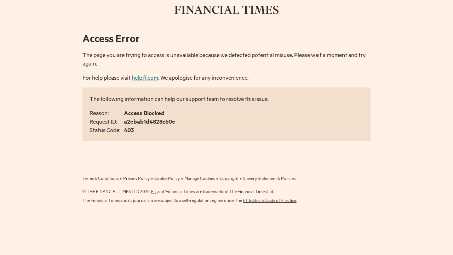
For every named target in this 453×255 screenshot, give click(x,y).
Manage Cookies (199, 178)
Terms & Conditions (100, 178)
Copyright (229, 178)
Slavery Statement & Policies (269, 178)
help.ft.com (145, 77)
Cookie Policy (167, 178)
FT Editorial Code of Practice (269, 200)
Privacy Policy (136, 178)
